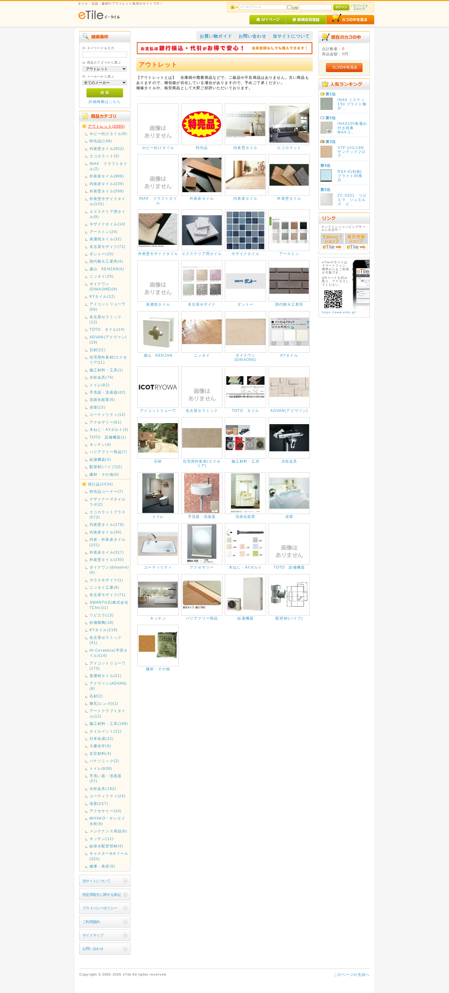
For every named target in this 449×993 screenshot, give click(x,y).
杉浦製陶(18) (101, 622)
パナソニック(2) (104, 761)
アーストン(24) (103, 232)
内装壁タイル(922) (106, 149)
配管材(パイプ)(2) (105, 467)
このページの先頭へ (352, 975)
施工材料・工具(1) (106, 370)
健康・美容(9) (102, 866)
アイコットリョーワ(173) (107, 665)
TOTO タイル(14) (107, 329)
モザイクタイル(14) (107, 224)
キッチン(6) (100, 444)
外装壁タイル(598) (106, 191)
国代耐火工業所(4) (106, 261)
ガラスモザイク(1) (106, 580)
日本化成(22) (101, 738)
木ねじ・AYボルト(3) (109, 429)
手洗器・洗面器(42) (107, 392)
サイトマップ (93, 935)
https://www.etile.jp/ (339, 312)
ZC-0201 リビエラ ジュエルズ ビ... (352, 199)
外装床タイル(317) (106, 552)
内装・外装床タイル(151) (107, 542)
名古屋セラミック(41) (105, 640)
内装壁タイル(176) (106, 524)
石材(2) (96, 696)
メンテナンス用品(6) (108, 831)
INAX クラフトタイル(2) (108, 166)
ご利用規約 (91, 922)
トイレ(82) (99, 385)
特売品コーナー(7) (106, 491)
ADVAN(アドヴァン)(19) (108, 339)
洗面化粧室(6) (102, 400)
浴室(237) (98, 804)
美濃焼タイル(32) (105, 239)
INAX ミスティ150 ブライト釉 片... (354, 104)
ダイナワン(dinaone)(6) (109, 569)
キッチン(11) (101, 839)
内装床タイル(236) (106, 184)
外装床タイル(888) (106, 176)
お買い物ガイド (216, 36)
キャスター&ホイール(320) (109, 855)
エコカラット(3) (104, 156)
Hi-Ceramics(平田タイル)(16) (108, 652)
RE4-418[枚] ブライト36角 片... (352, 175)
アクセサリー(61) (105, 422)
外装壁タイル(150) (106, 560)
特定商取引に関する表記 (101, 895)
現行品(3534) (100, 484)
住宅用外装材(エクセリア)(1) (108, 359)
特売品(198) (100, 141)
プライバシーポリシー (99, 908)
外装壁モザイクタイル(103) (107, 201)
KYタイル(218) (103, 630)
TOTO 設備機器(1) (107, 437)
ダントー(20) (101, 254)
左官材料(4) (100, 753)
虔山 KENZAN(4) (106, 269)
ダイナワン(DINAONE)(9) (103, 286)
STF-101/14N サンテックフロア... (353, 152)
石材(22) (97, 350)
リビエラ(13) (101, 615)
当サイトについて (96, 881)
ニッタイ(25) (101, 276)
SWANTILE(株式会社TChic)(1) (109, 604)
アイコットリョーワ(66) (107, 306)
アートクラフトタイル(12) (107, 713)
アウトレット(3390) (106, 126)
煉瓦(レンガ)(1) (104, 703)
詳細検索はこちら (105, 102)
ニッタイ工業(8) (104, 587)
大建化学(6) (100, 746)
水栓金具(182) (102, 789)
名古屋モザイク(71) (107, 595)
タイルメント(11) (105, 731)
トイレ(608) (100, 768)
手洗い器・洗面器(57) (105, 778)
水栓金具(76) (101, 377)
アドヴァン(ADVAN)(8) (108, 685)
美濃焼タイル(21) (105, 676)
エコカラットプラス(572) (107, 514)
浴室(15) (97, 407)
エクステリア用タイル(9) (107, 214)
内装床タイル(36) (105, 532)
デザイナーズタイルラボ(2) (107, 501)
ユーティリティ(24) (107, 796)
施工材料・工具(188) (108, 724)
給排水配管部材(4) (106, 846)
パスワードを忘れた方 (359, 7)
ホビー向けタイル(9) (108, 134)
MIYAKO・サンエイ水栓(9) (107, 820)
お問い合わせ (93, 949)
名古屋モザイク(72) (107, 247)
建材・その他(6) (104, 474)
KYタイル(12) (102, 296)
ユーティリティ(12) (107, 414)
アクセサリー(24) (105, 811)
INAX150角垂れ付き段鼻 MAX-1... (352, 128)
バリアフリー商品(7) (108, 452)
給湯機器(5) (100, 459)
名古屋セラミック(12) (105, 319)
